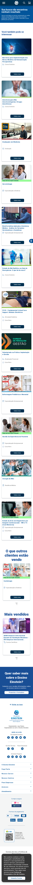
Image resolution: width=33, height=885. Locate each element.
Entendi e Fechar (16, 878)
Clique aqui (18, 832)
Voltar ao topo (17, 704)
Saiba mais (17, 74)
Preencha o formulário (16, 692)
